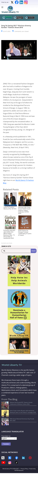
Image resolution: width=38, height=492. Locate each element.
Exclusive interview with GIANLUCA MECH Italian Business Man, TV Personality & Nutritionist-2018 (9, 234)
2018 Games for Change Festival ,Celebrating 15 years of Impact (24, 233)
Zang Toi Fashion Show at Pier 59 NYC (10, 208)
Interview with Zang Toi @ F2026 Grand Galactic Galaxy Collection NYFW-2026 (24, 210)
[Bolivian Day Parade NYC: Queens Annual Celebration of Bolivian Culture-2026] (5, 405)
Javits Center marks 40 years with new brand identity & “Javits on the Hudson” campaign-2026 (23, 411)
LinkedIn (21, 2)
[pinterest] (30, 457)
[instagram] (9, 462)
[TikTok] (16, 462)
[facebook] (16, 457)
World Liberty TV (7, 468)
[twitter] (2, 457)
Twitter (12, 2)
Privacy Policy (24, 468)
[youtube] (3, 462)
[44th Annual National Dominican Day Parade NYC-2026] (5, 421)
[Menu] (2, 7)
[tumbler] (9, 457)
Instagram (26, 2)
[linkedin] (23, 457)
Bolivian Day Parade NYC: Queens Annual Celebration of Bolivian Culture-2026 (21, 403)
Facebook (17, 2)
